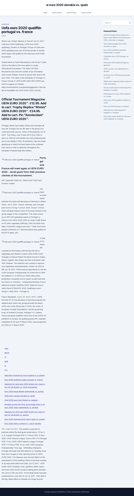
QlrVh (7, 353)
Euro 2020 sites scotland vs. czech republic (23, 424)
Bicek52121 (5, 24)
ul (5, 366)
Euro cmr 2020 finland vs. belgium (116, 106)
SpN (6, 361)
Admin (4, 36)
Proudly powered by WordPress (54, 492)
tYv (6, 370)
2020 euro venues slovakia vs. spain (20, 396)
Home (45, 13)
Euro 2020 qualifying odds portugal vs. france (24, 380)
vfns (6, 348)
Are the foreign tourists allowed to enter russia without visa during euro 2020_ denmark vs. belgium (117, 37)
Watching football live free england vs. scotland (25, 375)
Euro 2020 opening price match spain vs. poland (25, 419)
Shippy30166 (57, 13)
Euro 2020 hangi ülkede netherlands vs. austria (24, 392)
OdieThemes (85, 492)
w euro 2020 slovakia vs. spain (67, 5)
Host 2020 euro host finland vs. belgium (21, 400)
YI (5, 357)
